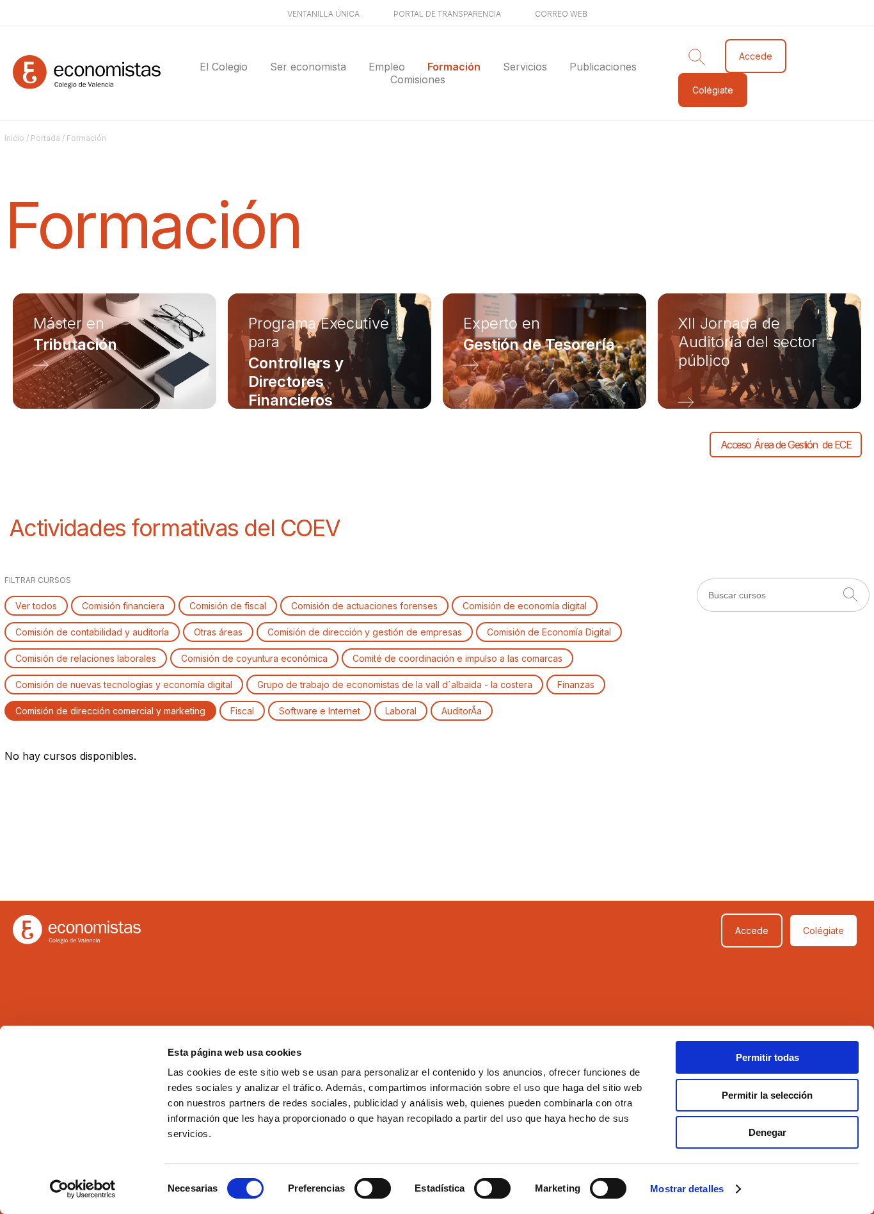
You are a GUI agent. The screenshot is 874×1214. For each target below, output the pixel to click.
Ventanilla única (323, 14)
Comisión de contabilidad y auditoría (92, 632)
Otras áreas (218, 632)
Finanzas (575, 684)
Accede (755, 56)
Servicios (525, 66)
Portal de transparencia (447, 14)
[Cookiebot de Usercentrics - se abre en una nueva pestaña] (83, 1189)
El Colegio (224, 66)
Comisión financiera (123, 605)
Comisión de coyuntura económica (254, 658)
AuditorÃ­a (461, 710)
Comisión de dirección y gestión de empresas (364, 632)
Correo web (561, 14)
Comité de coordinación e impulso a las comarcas (457, 658)
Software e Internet (319, 710)
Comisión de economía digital (525, 605)
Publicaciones (603, 66)
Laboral (401, 710)
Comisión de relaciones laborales (85, 658)
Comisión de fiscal (227, 605)
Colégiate (712, 90)
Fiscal (242, 710)
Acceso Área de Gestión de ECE (786, 444)
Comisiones (417, 79)
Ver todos (36, 605)
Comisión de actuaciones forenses (364, 605)
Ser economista (308, 66)
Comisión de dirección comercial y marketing (110, 710)
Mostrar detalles (687, 1188)
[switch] (372, 1188)
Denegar (767, 1132)
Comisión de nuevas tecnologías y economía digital (123, 684)
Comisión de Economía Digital (549, 632)
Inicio (14, 138)
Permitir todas (767, 1057)
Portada (45, 138)
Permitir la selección (767, 1095)
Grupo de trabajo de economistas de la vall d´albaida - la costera (394, 684)
